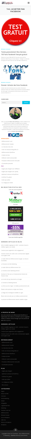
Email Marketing (5, 398)
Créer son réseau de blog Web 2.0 (10, 149)
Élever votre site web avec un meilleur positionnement (14, 296)
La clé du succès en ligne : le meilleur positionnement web (15, 286)
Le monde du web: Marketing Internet (10, 270)
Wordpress (3, 424)
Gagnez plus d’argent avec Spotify (10, 171)
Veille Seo (3, 420)
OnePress (13, 435)
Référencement (5, 412)
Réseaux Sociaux (5, 49)
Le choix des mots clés (7, 147)
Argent (2, 391)
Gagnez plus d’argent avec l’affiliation (11, 168)
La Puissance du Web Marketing (9, 264)
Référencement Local (7, 141)
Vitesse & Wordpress (6, 422)
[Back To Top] (15, 430)
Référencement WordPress (8, 152)
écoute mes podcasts (17, 131)
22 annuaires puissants (7, 163)
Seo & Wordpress (5, 417)
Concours (3, 396)
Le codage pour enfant (7, 182)
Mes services (5, 385)
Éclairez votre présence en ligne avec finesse (12, 289)
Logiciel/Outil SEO (5, 405)
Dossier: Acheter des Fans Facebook (14, 85)
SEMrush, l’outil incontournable (9, 158)
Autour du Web (4, 393)
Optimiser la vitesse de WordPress (10, 174)
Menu (28, 2)
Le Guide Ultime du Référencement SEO (11, 267)
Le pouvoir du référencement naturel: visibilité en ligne (14, 299)
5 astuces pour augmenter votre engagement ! (12, 250)
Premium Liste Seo (5, 410)
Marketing (3, 408)
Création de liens (6, 155)
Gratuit (2, 401)
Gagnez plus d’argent (7, 371)
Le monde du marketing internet (9, 282)
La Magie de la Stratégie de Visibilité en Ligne (12, 292)
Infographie (4, 403)
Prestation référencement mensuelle (11, 160)
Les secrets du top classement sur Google (11, 279)
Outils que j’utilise (6, 180)
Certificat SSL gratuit (7, 177)
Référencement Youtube (8, 144)
